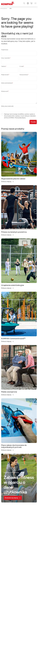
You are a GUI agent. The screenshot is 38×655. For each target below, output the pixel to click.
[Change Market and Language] (28, 3)
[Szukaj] (24, 3)
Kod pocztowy (24, 74)
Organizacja (4, 49)
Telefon (3, 66)
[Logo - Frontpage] (7, 3)
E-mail (22, 66)
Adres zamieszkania (7, 83)
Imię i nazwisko (5, 58)
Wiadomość (5, 91)
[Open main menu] (35, 3)
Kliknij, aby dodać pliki (7, 106)
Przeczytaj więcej (20, 117)
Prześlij (33, 122)
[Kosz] (31, 3)
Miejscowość (5, 74)
